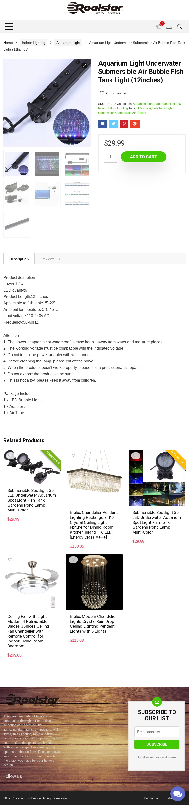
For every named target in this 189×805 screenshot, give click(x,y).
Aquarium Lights (165, 104)
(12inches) (144, 108)
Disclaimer (151, 798)
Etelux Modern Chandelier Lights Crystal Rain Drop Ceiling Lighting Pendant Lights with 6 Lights (93, 624)
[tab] (19, 258)
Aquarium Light (68, 43)
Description (19, 259)
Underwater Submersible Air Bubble (122, 113)
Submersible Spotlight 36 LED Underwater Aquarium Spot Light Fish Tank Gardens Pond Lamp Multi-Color (31, 500)
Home (8, 43)
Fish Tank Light (162, 108)
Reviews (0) (50, 259)
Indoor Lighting (33, 43)
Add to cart (143, 156)
